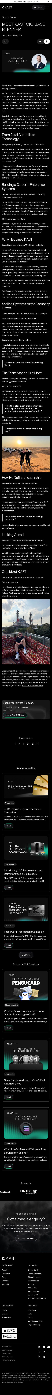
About (4, 1270)
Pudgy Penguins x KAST (37, 1298)
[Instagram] (38, 1357)
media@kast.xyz (13, 1228)
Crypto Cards (33, 1270)
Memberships (33, 1281)
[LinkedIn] (38, 1352)
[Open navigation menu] (47, 7)
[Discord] (48, 1347)
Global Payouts (34, 1277)
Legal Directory (34, 1324)
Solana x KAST (34, 1295)
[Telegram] (43, 1357)
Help (30, 1314)
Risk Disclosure (7, 1350)
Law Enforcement (35, 1321)
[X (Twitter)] (38, 1347)
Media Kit (5, 1284)
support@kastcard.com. (27, 1231)
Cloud (4, 1310)
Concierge (32, 1310)
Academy (6, 1273)
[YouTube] (43, 1347)
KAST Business (33, 1291)
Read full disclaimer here (32, 685)
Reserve (31, 1284)
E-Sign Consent (7, 1357)
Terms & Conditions (8, 1360)
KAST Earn (32, 1288)
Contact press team (26, 1238)
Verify (30, 1317)
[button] (5, 41)
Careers (5, 1281)
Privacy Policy (6, 1354)
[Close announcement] (48, 1)
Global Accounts (34, 1273)
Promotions (9, 803)
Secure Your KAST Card (14, 715)
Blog (4, 1277)
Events (4, 1314)
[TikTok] (43, 1352)
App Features (10, 864)
